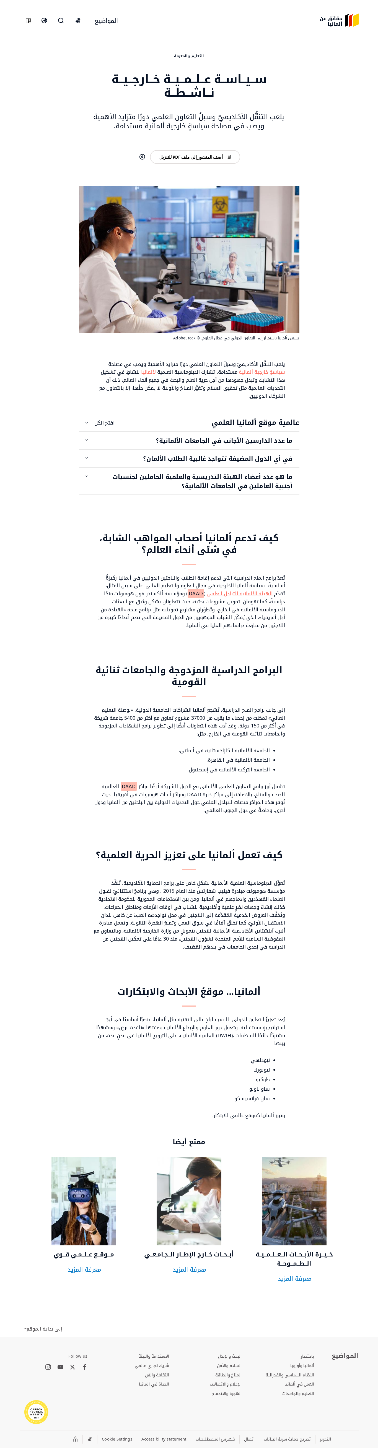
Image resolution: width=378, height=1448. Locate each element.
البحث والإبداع (230, 1356)
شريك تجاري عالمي (152, 1365)
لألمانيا (148, 371)
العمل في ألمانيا (299, 1384)
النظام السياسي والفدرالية (290, 1375)
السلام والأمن (229, 1365)
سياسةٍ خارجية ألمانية (262, 371)
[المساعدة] (142, 157)
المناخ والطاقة (228, 1375)
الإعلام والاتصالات (226, 1384)
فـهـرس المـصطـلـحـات (215, 1439)
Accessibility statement (164, 1439)
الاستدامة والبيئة (153, 1356)
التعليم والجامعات (298, 1393)
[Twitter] (72, 1367)
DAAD (196, 593)
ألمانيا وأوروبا (302, 1365)
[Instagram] (48, 1367)
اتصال (249, 1439)
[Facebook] (84, 1367)
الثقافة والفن (157, 1375)
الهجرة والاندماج (227, 1393)
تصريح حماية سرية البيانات (287, 1439)
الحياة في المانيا (154, 1384)
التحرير (325, 1439)
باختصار (307, 1356)
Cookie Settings (117, 1439)
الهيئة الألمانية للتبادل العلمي (240, 593)
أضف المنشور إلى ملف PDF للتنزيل (191, 157)
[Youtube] (60, 1367)
